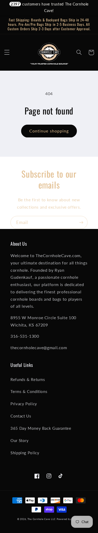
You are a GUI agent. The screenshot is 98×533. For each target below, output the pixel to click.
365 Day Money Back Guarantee (40, 428)
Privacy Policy (23, 403)
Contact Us (20, 416)
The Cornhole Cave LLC (41, 519)
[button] (7, 52)
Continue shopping (49, 130)
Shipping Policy (24, 452)
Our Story (19, 440)
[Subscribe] (81, 222)
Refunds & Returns (27, 379)
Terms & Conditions (28, 391)
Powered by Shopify (69, 519)
